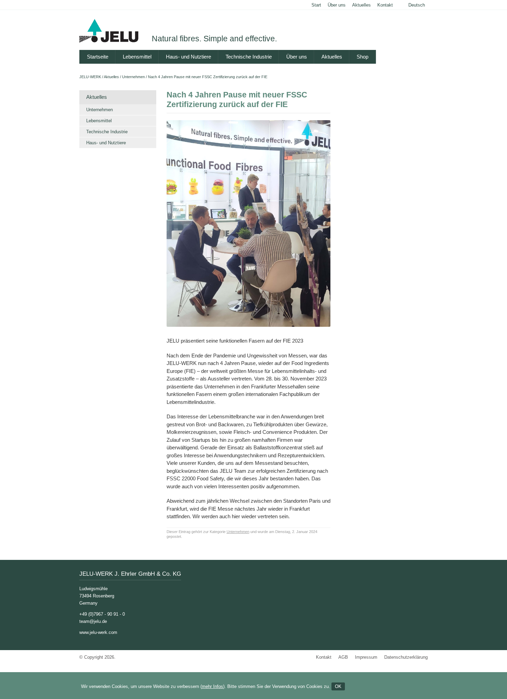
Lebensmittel (137, 57)
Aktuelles (361, 5)
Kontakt (385, 5)
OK (338, 686)
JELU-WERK (90, 77)
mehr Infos (212, 686)
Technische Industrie (249, 57)
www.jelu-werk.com (98, 632)
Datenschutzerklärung (406, 657)
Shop (362, 57)
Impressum (366, 657)
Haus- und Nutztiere (188, 57)
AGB (343, 657)
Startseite (97, 57)
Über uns (337, 5)
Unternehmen (133, 77)
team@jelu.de (93, 621)
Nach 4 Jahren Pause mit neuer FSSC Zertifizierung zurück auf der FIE (207, 77)
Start (316, 5)
